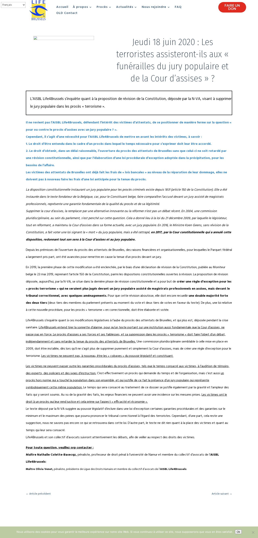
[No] (253, 532)
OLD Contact (67, 14)
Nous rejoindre (154, 8)
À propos (80, 8)
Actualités (124, 8)
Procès (102, 8)
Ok (238, 531)
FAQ (178, 8)
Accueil (62, 8)
